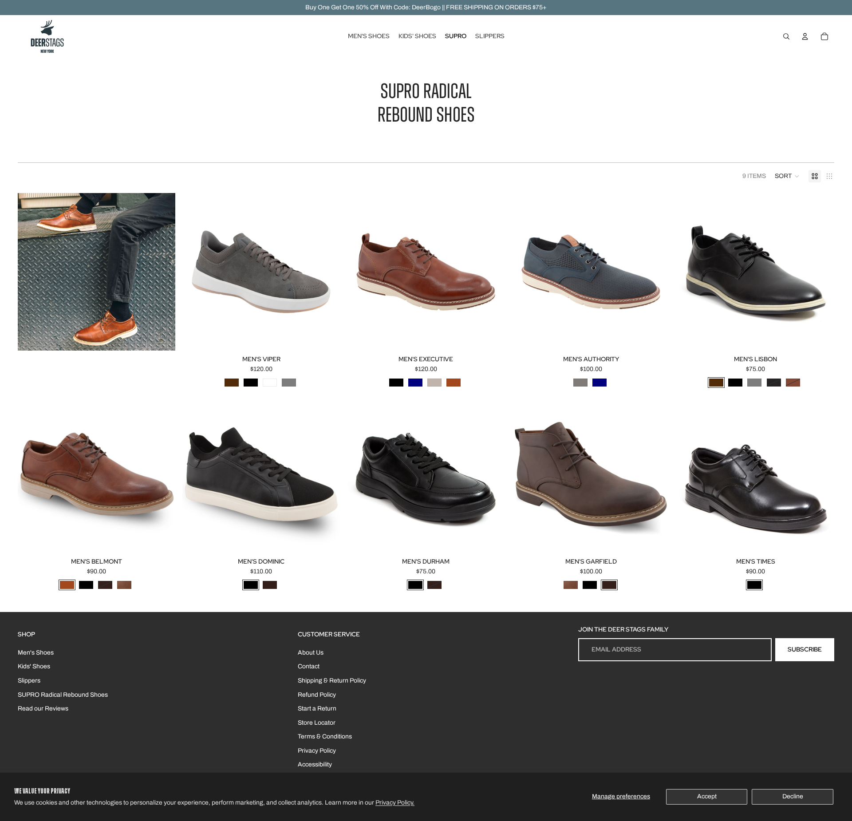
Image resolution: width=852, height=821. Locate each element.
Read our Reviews (43, 708)
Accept (707, 796)
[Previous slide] (195, 272)
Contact (309, 666)
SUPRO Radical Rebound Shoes (63, 694)
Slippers (29, 680)
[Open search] (786, 36)
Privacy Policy (317, 750)
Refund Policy (317, 694)
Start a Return (317, 708)
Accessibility (315, 764)
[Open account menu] (805, 36)
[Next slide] (326, 272)
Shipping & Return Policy (332, 680)
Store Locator (316, 722)
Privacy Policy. (394, 802)
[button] (787, 176)
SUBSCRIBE (805, 649)
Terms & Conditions (325, 736)
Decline (792, 796)
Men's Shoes (36, 652)
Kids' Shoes (34, 666)
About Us (310, 652)
